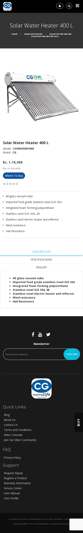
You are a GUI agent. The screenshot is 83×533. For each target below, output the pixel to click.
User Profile (11, 498)
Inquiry (41, 267)
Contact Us (11, 425)
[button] (77, 6)
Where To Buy (14, 175)
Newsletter (41, 344)
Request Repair (13, 473)
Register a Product (15, 478)
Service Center (13, 488)
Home (14, 34)
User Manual (12, 493)
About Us (9, 420)
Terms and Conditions (17, 430)
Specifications (41, 259)
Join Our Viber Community (20, 440)
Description (41, 251)
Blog (7, 415)
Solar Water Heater (60, 34)
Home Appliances (33, 34)
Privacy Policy (12, 457)
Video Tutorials (13, 435)
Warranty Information (17, 483)
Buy (78, 422)
